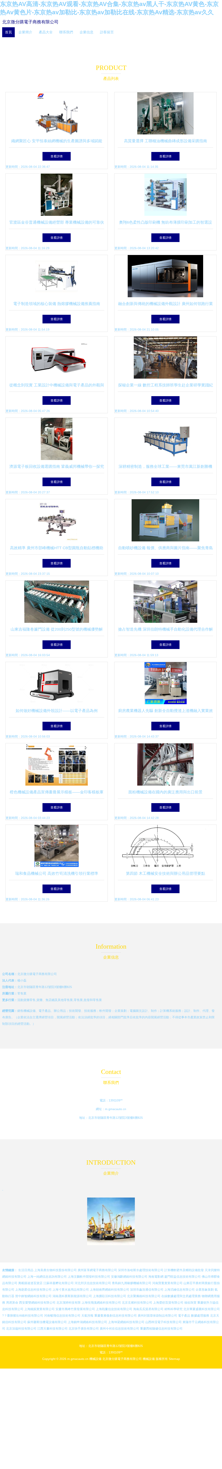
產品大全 (46, 32)
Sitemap (174, 1359)
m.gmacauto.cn (115, 1109)
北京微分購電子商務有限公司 (30, 21)
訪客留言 (107, 32)
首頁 (8, 32)
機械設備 (95, 1359)
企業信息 (86, 32)
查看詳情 (57, 156)
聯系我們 (66, 32)
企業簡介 (25, 32)
